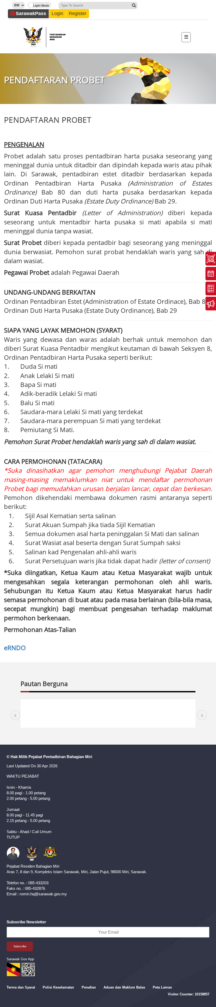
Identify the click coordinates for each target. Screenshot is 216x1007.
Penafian (89, 987)
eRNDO (15, 647)
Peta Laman (162, 987)
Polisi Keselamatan (58, 987)
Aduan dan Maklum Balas (124, 987)
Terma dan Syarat (21, 987)
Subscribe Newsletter (26, 922)
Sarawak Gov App (20, 959)
